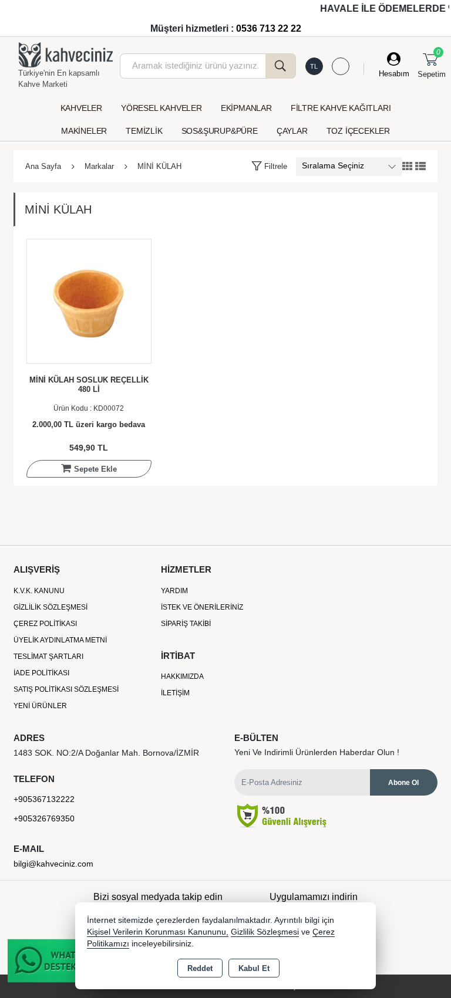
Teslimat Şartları (48, 656)
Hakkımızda (182, 676)
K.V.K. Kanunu (39, 591)
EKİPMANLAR (246, 108)
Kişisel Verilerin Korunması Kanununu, (157, 932)
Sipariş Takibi (186, 624)
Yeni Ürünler (40, 706)
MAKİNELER (84, 131)
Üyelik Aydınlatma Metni (60, 640)
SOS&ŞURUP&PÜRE (219, 131)
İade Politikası (41, 673)
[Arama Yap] (280, 66)
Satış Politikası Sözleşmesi (66, 689)
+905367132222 (44, 799)
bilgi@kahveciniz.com (53, 863)
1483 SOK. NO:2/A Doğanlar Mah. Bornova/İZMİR (106, 752)
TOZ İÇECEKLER (358, 131)
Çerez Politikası (45, 624)
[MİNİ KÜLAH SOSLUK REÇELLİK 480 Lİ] (89, 301)
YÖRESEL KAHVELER (161, 108)
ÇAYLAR (292, 131)
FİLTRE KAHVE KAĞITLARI (341, 108)
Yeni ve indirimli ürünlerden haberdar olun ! (316, 752)
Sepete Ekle (95, 469)
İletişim (175, 693)
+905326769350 (44, 818)
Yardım (174, 591)
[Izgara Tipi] (407, 167)
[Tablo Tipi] (420, 167)
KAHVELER (81, 108)
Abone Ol (403, 783)
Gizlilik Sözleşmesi (50, 607)
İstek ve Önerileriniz (202, 607)
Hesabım (394, 73)
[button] (269, 166)
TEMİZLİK (144, 131)
